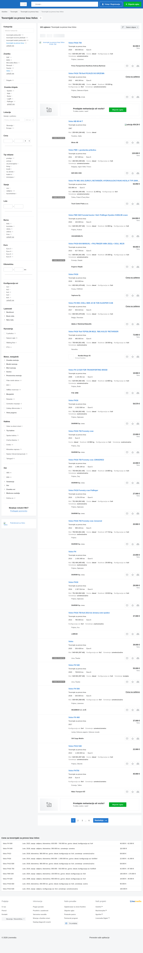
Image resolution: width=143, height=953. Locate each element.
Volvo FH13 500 (8, 864)
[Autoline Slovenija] (9, 4)
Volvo (70, 641)
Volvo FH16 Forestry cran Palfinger (83, 490)
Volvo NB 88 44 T (75, 121)
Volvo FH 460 (74, 717)
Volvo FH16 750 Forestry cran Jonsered (85, 521)
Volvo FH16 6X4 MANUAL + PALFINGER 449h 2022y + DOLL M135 (96, 244)
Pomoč (4, 910)
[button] (132, 66)
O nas (4, 907)
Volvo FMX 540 (8, 874)
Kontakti (4, 914)
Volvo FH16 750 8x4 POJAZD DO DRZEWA (86, 73)
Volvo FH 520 (7, 879)
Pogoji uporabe (38, 907)
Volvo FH (72, 552)
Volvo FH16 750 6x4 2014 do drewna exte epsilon (89, 613)
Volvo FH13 (7, 853)
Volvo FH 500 (74, 689)
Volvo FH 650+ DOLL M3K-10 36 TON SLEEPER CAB (90, 303)
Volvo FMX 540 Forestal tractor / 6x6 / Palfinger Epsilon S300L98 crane (98, 215)
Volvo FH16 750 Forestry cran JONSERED (86, 460)
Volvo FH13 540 (75, 746)
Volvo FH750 (73, 771)
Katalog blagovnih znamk (42, 922)
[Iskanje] (33, 4)
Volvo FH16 (73, 274)
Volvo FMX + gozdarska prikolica (82, 150)
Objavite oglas (117, 110)
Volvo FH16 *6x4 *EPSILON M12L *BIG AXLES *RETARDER (93, 332)
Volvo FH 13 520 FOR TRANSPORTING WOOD (87, 370)
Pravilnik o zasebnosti (40, 910)
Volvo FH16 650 (8, 884)
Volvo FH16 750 (75, 43)
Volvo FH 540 (74, 665)
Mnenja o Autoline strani (41, 918)
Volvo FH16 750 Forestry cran (81, 431)
